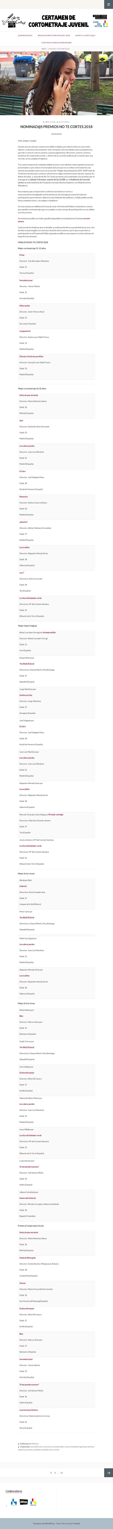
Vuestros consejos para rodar (56, 43)
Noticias (35, 1443)
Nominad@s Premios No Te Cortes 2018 (56, 126)
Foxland (76, 1523)
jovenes (29, 1449)
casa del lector (36, 1446)
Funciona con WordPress (44, 1523)
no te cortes (54, 1449)
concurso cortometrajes (53, 1446)
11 (61, 1473)
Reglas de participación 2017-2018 (54, 35)
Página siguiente (108, 1472)
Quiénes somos (25, 35)
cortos (67, 1446)
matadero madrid (40, 1449)
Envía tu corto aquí (85, 35)
